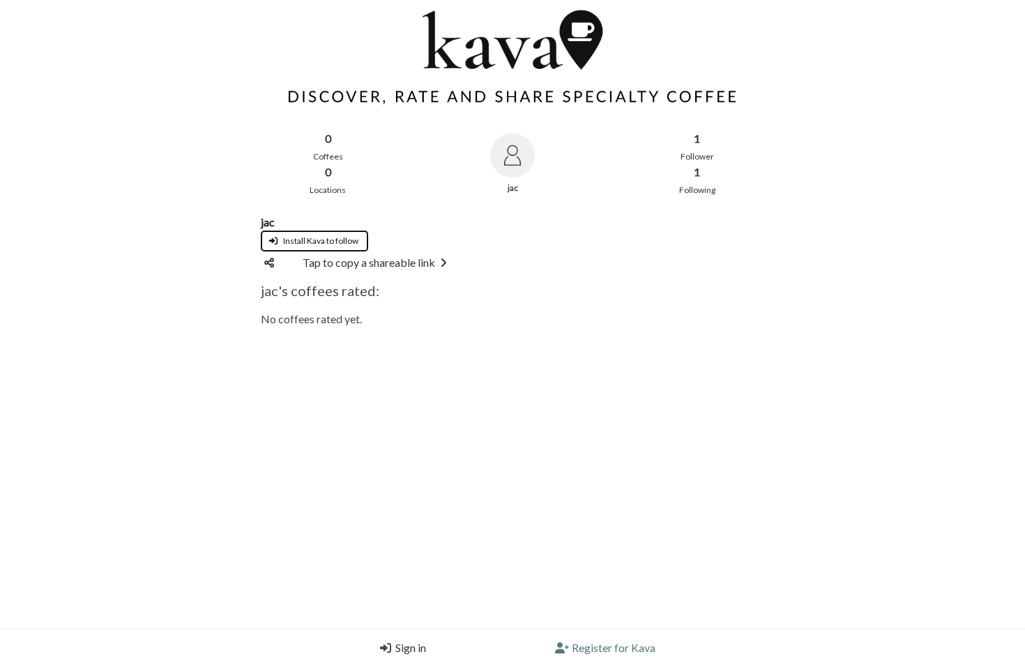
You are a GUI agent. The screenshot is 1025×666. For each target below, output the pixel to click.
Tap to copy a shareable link (369, 262)
